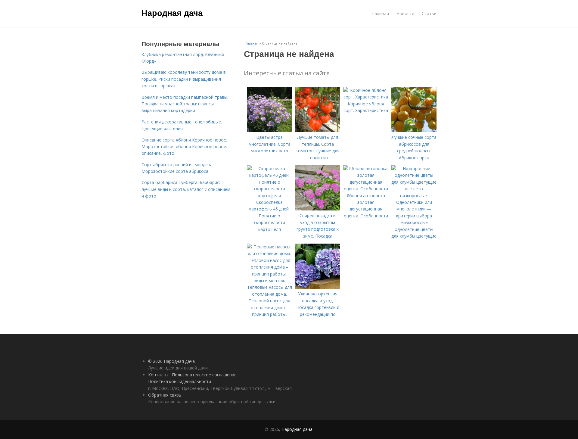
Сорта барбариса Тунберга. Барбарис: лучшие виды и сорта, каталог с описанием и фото (185, 189)
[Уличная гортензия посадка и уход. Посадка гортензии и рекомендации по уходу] (317, 287)
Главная (380, 13)
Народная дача (172, 12)
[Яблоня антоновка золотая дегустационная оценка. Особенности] (365, 188)
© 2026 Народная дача (171, 361)
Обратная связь (164, 395)
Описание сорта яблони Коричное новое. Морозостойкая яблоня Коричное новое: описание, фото (184, 146)
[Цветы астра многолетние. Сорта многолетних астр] (269, 130)
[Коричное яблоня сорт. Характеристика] (365, 97)
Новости (405, 13)
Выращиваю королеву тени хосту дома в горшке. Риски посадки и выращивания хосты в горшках (183, 79)
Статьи (429, 13)
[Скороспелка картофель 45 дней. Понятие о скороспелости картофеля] (269, 195)
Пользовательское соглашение (204, 375)
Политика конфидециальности (179, 381)
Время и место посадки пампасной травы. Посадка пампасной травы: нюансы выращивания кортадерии (184, 104)
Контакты (158, 375)
